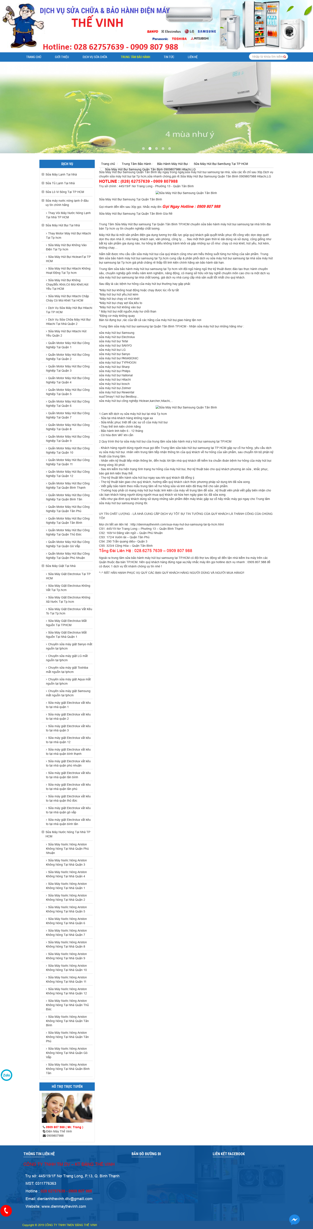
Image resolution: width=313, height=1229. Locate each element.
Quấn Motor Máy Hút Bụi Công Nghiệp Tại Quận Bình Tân (68, 497)
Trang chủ (33, 57)
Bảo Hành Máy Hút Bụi (172, 164)
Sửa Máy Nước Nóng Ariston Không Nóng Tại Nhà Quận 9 (66, 956)
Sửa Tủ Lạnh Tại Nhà (60, 183)
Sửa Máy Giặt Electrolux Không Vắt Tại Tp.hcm (68, 588)
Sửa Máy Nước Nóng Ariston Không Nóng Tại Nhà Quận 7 (66, 932)
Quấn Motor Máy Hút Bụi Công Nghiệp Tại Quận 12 (68, 474)
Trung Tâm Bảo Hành (135, 57)
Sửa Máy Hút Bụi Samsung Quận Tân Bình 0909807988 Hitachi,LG (150, 169)
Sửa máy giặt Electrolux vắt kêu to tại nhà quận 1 (68, 705)
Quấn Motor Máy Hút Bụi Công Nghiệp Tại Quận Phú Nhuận (68, 556)
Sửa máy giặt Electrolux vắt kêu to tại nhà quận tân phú (68, 787)
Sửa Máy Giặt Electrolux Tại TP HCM (68, 576)
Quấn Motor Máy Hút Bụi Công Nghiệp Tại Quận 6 (68, 403)
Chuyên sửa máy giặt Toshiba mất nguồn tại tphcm (67, 670)
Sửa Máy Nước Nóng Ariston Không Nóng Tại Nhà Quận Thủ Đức (67, 1005)
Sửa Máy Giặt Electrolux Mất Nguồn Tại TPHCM (66, 623)
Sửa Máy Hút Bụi (110, 172)
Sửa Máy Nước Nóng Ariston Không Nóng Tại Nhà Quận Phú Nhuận (67, 849)
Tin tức (169, 57)
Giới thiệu (62, 57)
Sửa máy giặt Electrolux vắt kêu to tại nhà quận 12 (68, 740)
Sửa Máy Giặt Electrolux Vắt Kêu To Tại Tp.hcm (69, 611)
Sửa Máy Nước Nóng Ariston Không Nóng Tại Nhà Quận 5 (66, 909)
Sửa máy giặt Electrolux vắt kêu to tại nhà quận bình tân (68, 822)
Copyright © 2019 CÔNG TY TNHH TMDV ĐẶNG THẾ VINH (59, 1225)
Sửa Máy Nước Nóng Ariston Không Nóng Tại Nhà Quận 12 (66, 991)
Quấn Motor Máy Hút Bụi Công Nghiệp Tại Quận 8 (68, 427)
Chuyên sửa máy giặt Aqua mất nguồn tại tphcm (68, 681)
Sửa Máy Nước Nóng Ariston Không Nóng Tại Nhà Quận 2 (66, 897)
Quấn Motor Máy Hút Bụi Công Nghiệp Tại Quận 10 (68, 450)
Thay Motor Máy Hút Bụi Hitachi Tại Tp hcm (68, 235)
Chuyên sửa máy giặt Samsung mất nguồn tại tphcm (68, 693)
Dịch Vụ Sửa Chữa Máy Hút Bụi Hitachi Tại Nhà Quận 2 (68, 321)
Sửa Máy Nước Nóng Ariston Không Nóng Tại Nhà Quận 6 (66, 921)
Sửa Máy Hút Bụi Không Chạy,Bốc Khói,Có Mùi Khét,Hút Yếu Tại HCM (67, 284)
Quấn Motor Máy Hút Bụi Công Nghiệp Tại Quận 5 (68, 392)
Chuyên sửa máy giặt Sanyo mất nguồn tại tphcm (69, 646)
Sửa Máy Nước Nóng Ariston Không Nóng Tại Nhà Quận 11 (66, 979)
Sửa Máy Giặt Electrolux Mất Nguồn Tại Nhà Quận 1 (66, 634)
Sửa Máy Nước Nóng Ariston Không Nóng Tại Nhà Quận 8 (66, 944)
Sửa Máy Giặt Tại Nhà (61, 566)
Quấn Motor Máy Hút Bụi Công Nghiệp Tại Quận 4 (68, 380)
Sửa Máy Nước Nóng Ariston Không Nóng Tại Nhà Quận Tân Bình (67, 1021)
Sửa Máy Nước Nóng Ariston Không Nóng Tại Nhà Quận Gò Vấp (67, 1053)
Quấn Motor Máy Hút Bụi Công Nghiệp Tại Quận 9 (68, 438)
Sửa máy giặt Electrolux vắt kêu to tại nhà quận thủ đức (68, 798)
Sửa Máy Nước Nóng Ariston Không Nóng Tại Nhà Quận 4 (66, 874)
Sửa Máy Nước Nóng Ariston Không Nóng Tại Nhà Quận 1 (66, 886)
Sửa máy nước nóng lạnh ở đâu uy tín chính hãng (67, 203)
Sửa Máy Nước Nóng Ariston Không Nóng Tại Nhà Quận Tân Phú (67, 1037)
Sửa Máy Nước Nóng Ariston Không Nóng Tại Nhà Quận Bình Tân (68, 1069)
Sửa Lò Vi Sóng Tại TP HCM (65, 192)
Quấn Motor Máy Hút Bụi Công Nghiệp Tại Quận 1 (68, 345)
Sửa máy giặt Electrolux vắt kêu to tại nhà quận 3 (68, 728)
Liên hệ (193, 57)
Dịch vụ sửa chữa (95, 57)
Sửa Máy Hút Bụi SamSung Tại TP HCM (221, 164)
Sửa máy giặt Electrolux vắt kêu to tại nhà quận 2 (68, 716)
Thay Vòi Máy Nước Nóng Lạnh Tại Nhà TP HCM (68, 215)
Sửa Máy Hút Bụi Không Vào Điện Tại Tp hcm (66, 247)
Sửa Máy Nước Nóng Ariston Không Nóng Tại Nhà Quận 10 (66, 968)
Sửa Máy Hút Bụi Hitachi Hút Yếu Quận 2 (66, 333)
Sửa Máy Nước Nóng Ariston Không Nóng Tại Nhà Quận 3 (66, 862)
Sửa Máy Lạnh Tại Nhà (61, 174)
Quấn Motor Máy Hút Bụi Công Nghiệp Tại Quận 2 (68, 357)
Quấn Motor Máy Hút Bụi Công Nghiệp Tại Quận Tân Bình (68, 520)
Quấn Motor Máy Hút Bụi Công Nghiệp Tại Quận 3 (68, 368)
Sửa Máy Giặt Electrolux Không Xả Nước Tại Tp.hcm (68, 599)
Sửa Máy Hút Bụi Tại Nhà (63, 225)
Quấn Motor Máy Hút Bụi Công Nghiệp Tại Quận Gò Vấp (68, 544)
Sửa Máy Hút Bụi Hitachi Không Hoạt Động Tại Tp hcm (68, 270)
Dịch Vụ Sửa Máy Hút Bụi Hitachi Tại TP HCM (69, 310)
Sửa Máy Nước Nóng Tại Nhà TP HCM (68, 834)
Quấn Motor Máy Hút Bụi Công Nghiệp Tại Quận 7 (68, 415)
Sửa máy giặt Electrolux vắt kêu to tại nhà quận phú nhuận (68, 763)
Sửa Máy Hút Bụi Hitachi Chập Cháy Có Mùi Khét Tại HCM (67, 298)
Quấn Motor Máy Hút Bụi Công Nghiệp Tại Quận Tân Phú (68, 509)
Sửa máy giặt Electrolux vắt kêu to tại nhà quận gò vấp (68, 810)
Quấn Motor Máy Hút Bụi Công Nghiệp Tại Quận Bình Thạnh (68, 485)
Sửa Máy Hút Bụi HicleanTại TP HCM (68, 259)
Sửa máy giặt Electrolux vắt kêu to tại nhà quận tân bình (68, 775)
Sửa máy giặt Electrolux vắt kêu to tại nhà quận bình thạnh (68, 751)
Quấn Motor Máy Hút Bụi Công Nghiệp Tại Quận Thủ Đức (68, 532)
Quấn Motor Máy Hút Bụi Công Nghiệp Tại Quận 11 (68, 462)
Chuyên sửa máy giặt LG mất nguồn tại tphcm (67, 658)
